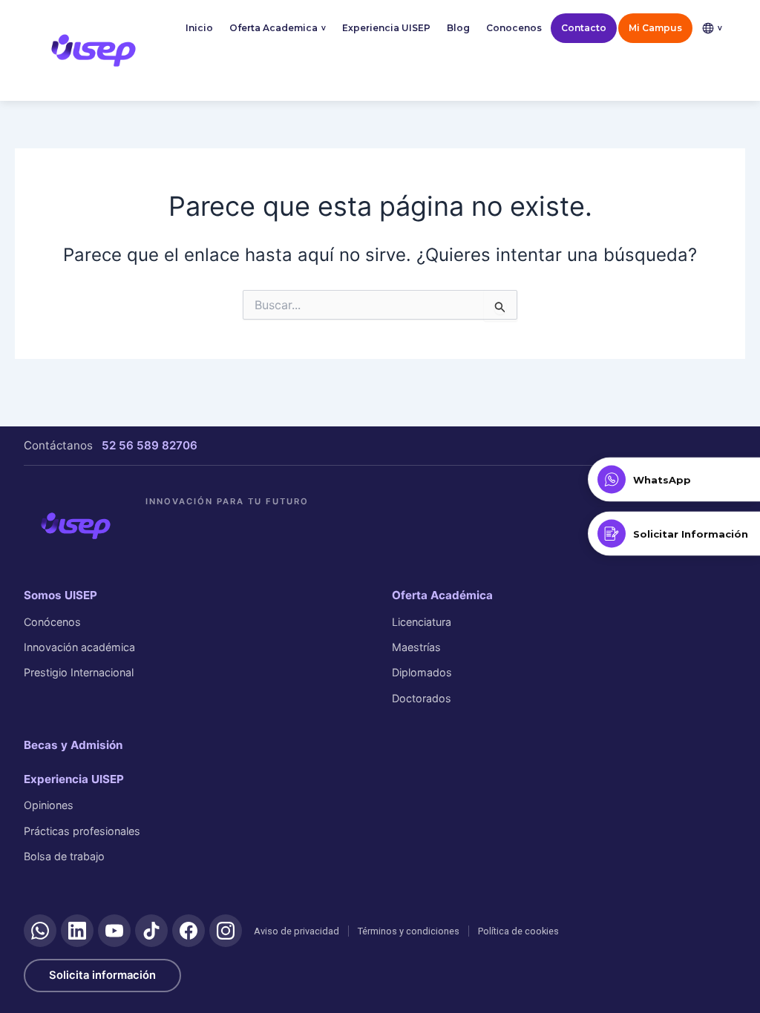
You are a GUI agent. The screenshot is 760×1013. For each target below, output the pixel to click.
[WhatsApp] (40, 930)
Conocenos (514, 27)
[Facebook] (188, 930)
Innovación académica (79, 647)
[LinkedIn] (77, 930)
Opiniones (48, 805)
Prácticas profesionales (82, 831)
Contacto (583, 27)
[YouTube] (114, 930)
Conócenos (52, 622)
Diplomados (422, 672)
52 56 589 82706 (149, 445)
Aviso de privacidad (296, 931)
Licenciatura (421, 622)
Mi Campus (655, 27)
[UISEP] (76, 525)
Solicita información (102, 975)
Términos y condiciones (408, 931)
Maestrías (416, 647)
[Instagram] (225, 930)
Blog (458, 27)
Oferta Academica (277, 27)
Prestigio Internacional (79, 672)
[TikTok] (151, 930)
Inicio (199, 27)
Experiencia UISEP (386, 27)
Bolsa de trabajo (64, 856)
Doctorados (421, 698)
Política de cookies (518, 931)
